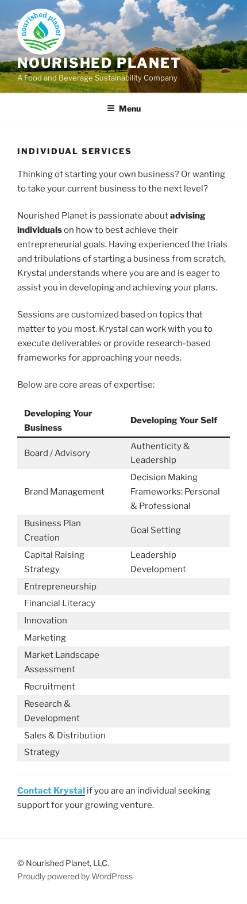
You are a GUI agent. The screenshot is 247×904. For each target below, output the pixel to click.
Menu (130, 108)
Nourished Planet (99, 63)
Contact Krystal (51, 791)
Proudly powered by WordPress (75, 876)
